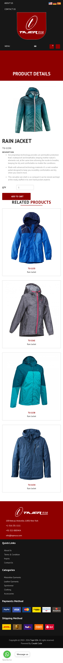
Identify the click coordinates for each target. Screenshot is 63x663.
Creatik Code (37, 643)
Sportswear (8, 585)
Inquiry (7, 558)
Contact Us (10, 9)
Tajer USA (34, 640)
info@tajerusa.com (14, 535)
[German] (55, 3)
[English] (51, 3)
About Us (8, 3)
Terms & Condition (12, 554)
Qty (4, 187)
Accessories (9, 593)
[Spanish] (59, 3)
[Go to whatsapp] (7, 654)
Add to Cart (17, 196)
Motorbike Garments (12, 577)
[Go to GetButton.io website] (7, 660)
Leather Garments (11, 581)
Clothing (7, 589)
